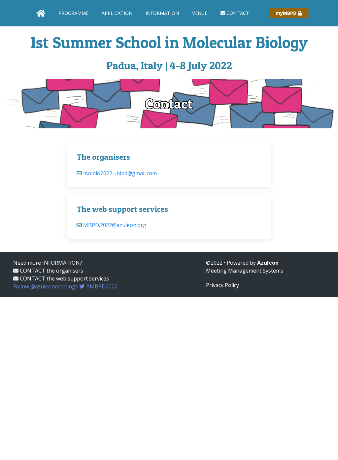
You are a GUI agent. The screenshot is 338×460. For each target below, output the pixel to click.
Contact (237, 13)
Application (117, 13)
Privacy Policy (222, 285)
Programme (73, 13)
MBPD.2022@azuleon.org (114, 225)
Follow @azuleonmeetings (65, 286)
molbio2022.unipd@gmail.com (120, 173)
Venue (199, 13)
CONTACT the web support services (63, 278)
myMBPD (287, 13)
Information (162, 13)
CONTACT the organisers (50, 270)
